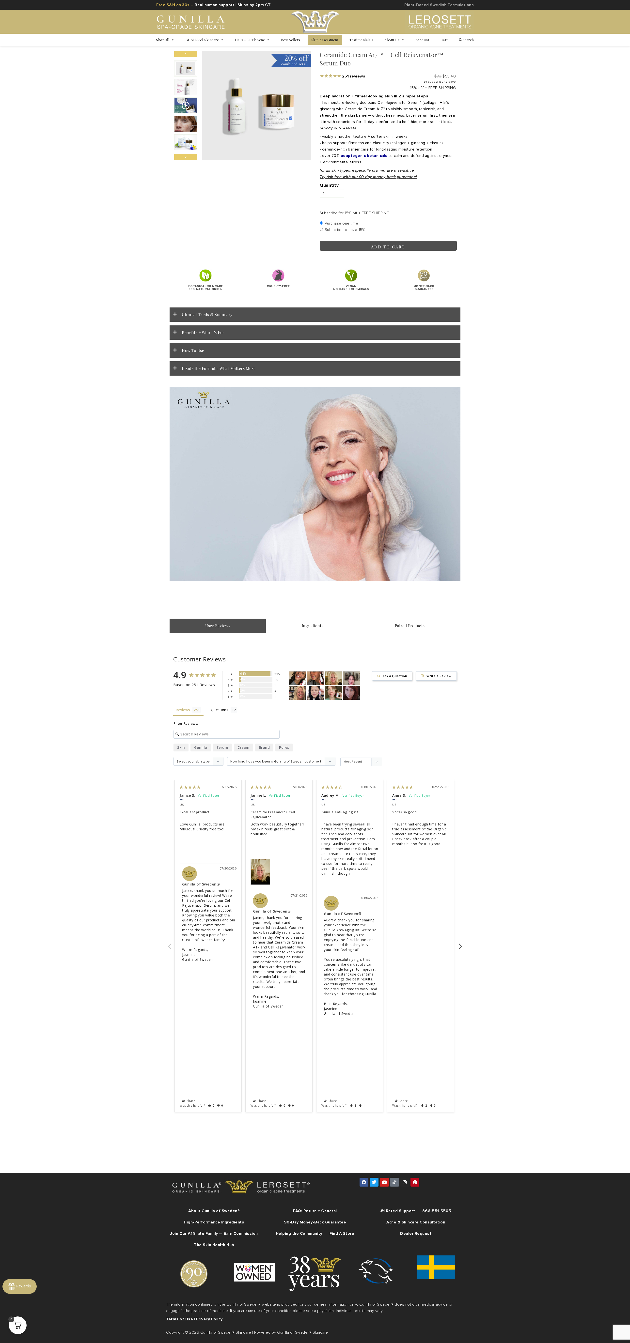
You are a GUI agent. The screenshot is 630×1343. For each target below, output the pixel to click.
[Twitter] (374, 1182)
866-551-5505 (436, 1211)
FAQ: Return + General (315, 1211)
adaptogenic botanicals (364, 156)
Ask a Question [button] (394, 676)
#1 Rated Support (397, 1211)
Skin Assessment (325, 39)
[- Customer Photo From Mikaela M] (297, 678)
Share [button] (190, 1101)
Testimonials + (361, 39)
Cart (444, 39)
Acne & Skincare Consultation (415, 1222)
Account (422, 39)
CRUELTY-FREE (278, 286)
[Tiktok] (394, 1182)
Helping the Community (299, 1234)
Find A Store (342, 1234)
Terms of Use (179, 1319)
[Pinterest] (414, 1182)
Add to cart (388, 246)
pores (284, 747)
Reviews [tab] (183, 709)
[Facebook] (364, 1182)
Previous (169, 943)
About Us (391, 39)
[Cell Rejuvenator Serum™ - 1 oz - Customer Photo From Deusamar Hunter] (315, 693)
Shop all (162, 39)
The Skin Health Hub (214, 1245)
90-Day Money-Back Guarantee (315, 1222)
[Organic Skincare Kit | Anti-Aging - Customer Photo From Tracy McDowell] (351, 693)
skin (181, 747)
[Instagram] (404, 1182)
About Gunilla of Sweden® (214, 1211)
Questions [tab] (219, 709)
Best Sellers (290, 39)
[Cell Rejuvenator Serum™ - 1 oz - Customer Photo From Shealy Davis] (333, 693)
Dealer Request (415, 1234)
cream (243, 747)
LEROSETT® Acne (250, 39)
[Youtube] (384, 1182)
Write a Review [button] (439, 676)
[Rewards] (19, 1286)
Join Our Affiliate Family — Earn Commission (214, 1234)
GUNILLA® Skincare (202, 39)
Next (460, 943)
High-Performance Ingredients (214, 1222)
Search (468, 39)
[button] (185, 68)
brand (264, 747)
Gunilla (200, 747)
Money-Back (423, 288)
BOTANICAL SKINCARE (205, 288)
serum (222, 747)
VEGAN (351, 288)
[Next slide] (185, 157)
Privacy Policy (209, 1319)
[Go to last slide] (185, 54)
